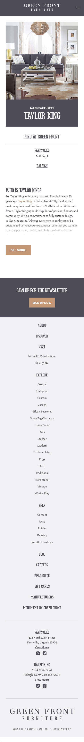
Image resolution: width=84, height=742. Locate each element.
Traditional (42, 472)
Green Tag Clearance (42, 418)
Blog (42, 554)
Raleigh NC (42, 362)
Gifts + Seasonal (42, 411)
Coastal (42, 384)
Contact (42, 514)
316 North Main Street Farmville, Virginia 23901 (42, 639)
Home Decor (42, 424)
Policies (42, 528)
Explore (42, 375)
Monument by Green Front (42, 608)
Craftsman (42, 390)
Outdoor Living (42, 452)
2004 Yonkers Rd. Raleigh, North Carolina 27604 (42, 672)
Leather (42, 438)
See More (18, 249)
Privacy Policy (62, 729)
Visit (42, 347)
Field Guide (42, 576)
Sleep (42, 465)
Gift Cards (42, 586)
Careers (42, 565)
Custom (42, 397)
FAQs (42, 521)
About (42, 325)
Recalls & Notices (42, 541)
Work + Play (42, 493)
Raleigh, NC (42, 665)
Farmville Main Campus (42, 355)
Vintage (42, 486)
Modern (42, 445)
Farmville (42, 632)
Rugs (42, 458)
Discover (42, 336)
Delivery (42, 534)
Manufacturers (42, 597)
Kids (42, 431)
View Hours (42, 647)
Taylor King (25, 200)
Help (42, 506)
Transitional (42, 479)
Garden (42, 404)
